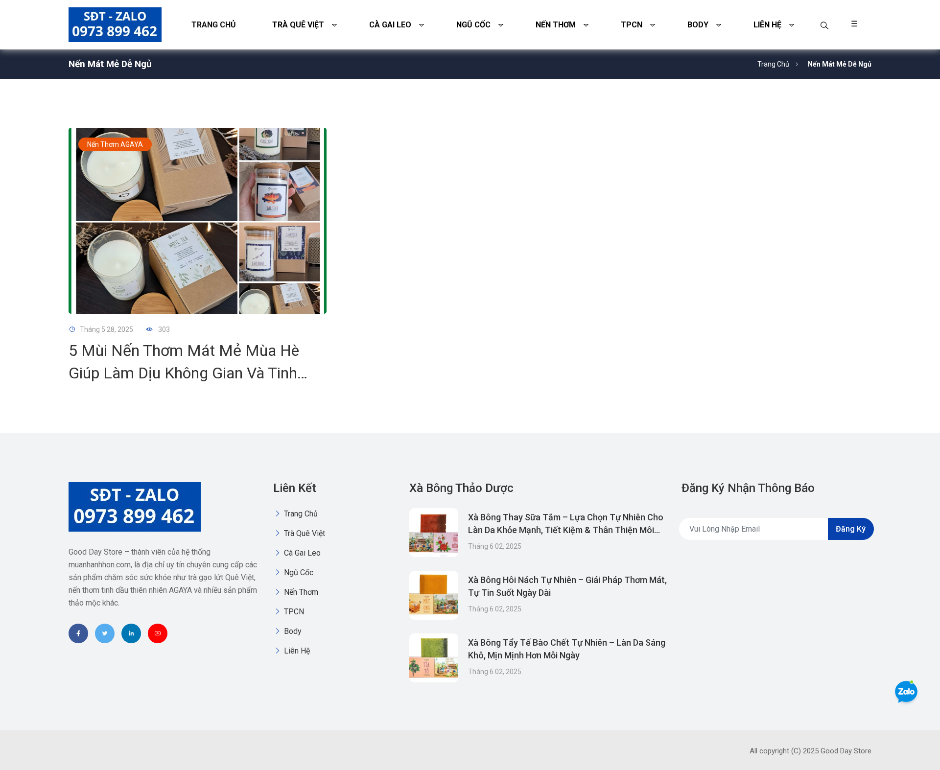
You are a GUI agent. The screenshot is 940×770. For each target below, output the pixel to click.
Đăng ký (851, 529)
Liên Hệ (767, 24)
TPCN (631, 24)
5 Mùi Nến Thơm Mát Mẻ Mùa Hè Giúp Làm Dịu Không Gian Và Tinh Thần (184, 373)
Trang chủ (213, 24)
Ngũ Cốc (473, 24)
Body (697, 24)
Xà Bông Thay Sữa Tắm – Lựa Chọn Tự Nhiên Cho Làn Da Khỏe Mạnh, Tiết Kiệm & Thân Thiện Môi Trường (565, 530)
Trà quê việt (298, 24)
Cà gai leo (390, 24)
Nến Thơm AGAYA (115, 144)
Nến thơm (556, 24)
